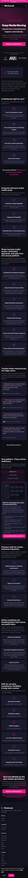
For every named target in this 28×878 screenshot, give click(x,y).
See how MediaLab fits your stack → (14, 536)
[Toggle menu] (26, 6)
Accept (11, 875)
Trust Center (4, 836)
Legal (2, 859)
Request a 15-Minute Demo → (14, 44)
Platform (3, 818)
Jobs (2, 857)
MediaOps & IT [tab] (12, 471)
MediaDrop (3, 846)
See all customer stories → (14, 445)
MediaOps (3, 829)
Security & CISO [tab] (13, 475)
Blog (2, 844)
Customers (3, 827)
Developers (3, 840)
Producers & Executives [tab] (13, 478)
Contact (3, 865)
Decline (4, 875)
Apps (2, 842)
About (2, 855)
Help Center (4, 838)
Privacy (3, 861)
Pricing (2, 820)
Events (2, 848)
